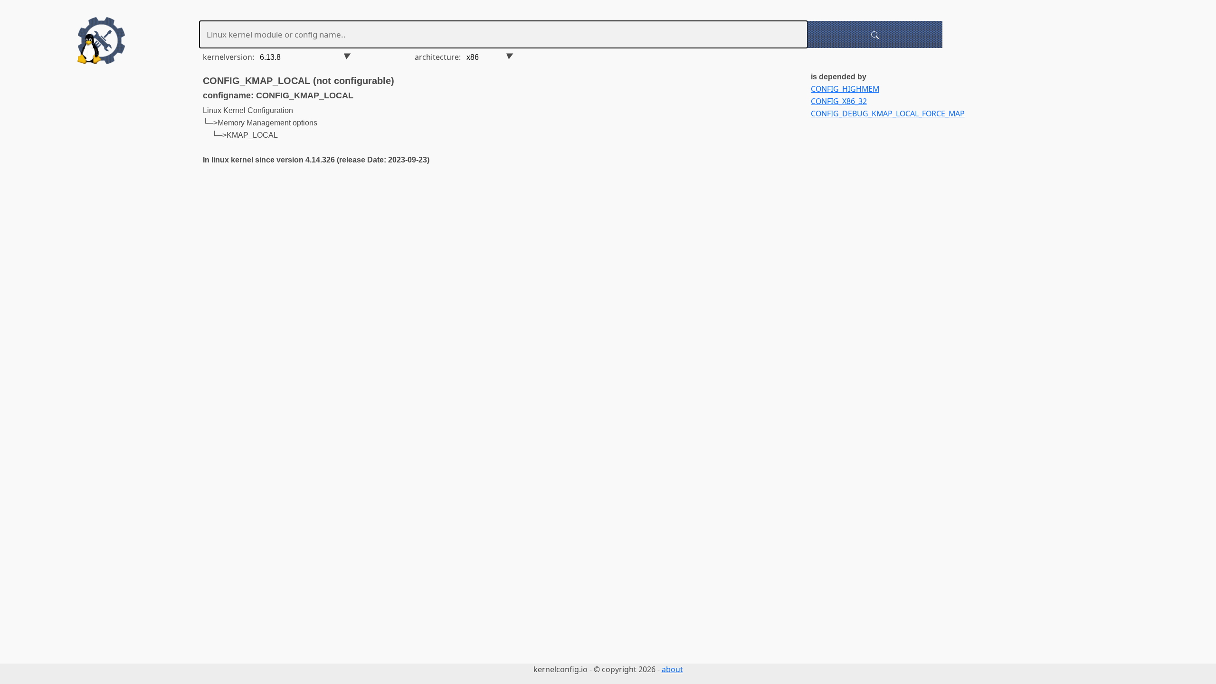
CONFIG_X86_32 (839, 101)
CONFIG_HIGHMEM (845, 89)
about (672, 669)
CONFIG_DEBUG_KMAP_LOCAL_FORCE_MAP (888, 113)
